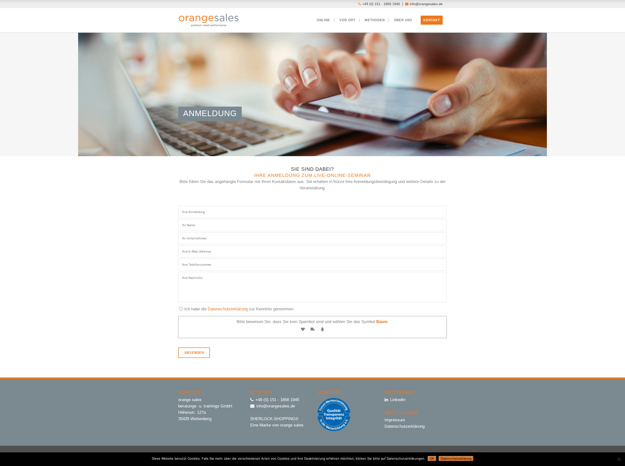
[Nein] (618, 459)
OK (432, 458)
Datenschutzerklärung (228, 309)
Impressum (395, 420)
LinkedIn (398, 399)
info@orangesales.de (426, 4)
